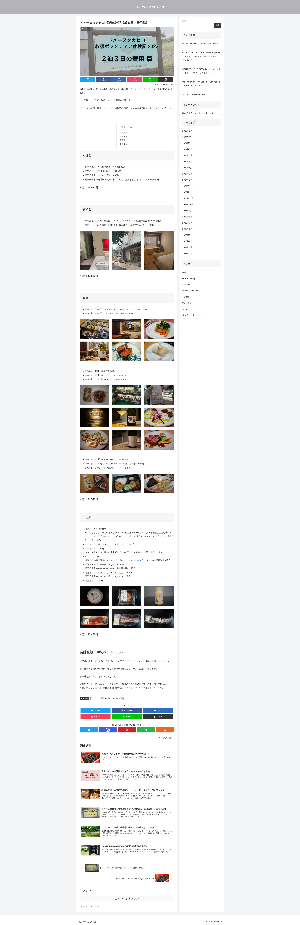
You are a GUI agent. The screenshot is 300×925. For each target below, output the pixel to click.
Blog (184, 272)
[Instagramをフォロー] (108, 729)
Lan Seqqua (135, 560)
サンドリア (106, 375)
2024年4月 (187, 167)
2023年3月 (187, 247)
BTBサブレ (158, 532)
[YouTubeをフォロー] (127, 729)
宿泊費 (124, 136)
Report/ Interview (190, 290)
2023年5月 (187, 235)
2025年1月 (187, 131)
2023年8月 (187, 216)
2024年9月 (187, 143)
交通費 (124, 132)
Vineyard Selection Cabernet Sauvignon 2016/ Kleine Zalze (201, 84)
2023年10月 (188, 204)
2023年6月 (187, 229)
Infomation (187, 284)
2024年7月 (187, 155)
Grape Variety (188, 278)
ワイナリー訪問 (98, 698)
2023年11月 (187, 198)
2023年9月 (187, 210)
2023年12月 (188, 192)
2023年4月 (187, 241)
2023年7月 (187, 223)
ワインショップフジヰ (112, 560)
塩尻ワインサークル (191, 315)
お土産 (124, 144)
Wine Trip (85, 698)
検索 (184, 21)
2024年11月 (187, 137)
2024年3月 (187, 174)
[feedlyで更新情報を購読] (146, 729)
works (185, 309)
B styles (116, 576)
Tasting (185, 297)
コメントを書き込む (127, 898)
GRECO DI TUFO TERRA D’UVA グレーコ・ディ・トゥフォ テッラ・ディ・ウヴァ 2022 (201, 56)
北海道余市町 (118, 698)
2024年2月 (187, 180)
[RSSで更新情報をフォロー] (165, 729)
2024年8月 (187, 149)
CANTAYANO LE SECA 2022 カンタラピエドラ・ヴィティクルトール (201, 71)
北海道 (108, 698)
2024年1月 (187, 186)
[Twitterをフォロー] (89, 729)
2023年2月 (187, 253)
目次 (123, 127)
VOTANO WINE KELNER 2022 (197, 94)
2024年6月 (187, 161)
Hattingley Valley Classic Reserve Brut (200, 43)
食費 (124, 140)
